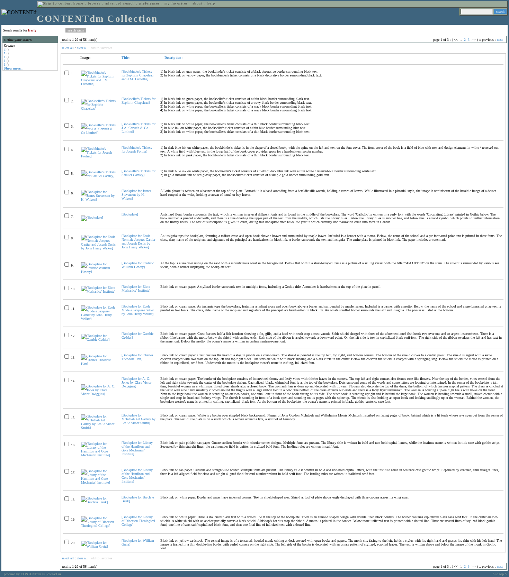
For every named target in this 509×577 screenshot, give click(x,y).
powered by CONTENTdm (24, 574)
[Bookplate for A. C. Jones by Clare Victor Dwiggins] (136, 382)
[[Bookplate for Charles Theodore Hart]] (98, 364)
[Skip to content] (54, 3)
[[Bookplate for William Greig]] (98, 546)
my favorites (176, 3)
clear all (82, 48)
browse (94, 3)
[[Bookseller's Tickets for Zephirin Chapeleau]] (98, 108)
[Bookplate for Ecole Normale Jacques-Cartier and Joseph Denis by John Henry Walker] (138, 241)
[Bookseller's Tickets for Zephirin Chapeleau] (138, 100)
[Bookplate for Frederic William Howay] (138, 265)
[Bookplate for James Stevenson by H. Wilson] (136, 194)
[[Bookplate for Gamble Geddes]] (98, 339)
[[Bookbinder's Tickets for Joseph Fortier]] (98, 156)
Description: (172, 57)
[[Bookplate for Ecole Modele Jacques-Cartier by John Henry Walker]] (98, 319)
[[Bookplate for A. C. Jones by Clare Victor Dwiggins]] (98, 394)
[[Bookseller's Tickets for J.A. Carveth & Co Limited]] (98, 133)
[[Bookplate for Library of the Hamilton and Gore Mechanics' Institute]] (98, 455)
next (500, 40)
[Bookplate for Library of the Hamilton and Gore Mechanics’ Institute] (137, 448)
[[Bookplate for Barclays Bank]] (98, 502)
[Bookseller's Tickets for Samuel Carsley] (138, 173)
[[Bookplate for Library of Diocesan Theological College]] (98, 526)
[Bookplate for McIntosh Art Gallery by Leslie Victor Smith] (138, 419)
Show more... (14, 68)
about (198, 3)
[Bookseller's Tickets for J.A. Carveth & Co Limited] (138, 128)
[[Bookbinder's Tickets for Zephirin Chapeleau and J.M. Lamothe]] (98, 84)
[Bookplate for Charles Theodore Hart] (137, 357)
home (78, 3)
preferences (149, 3)
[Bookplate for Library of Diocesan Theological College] (138, 520)
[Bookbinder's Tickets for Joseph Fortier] (137, 149)
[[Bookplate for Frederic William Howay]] (98, 272)
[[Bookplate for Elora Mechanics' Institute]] (98, 291)
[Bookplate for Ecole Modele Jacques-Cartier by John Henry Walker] (138, 310)
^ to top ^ (500, 574)
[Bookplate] (130, 214)
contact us (54, 574)
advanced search (120, 3)
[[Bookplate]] (92, 217)
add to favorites (101, 48)
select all (68, 48)
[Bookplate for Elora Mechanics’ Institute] (136, 288)
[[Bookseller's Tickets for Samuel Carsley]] (98, 176)
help (211, 3)
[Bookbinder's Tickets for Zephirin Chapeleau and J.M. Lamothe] (137, 75)
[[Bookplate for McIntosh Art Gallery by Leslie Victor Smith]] (98, 428)
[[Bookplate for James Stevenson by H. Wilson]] (98, 199)
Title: (126, 57)
